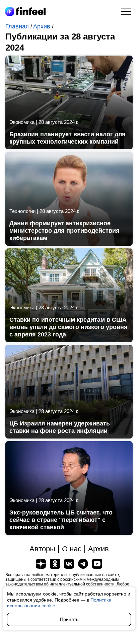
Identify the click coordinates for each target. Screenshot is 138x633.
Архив (42, 26)
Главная (17, 26)
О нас (71, 549)
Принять (69, 619)
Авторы (42, 549)
